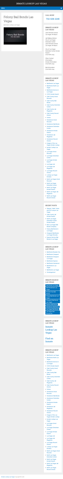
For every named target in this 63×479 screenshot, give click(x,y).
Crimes (49, 117)
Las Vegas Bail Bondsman (50, 312)
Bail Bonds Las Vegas (53, 83)
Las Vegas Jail (51, 164)
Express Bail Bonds (51, 304)
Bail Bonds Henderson (53, 263)
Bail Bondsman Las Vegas (51, 288)
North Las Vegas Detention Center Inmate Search (52, 220)
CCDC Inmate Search (53, 94)
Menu (3, 8)
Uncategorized (51, 272)
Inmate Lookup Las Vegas (31, 3)
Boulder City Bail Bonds (51, 292)
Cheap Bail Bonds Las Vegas (52, 297)
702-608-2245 (53, 18)
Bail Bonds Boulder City (53, 252)
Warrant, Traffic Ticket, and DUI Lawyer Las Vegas (53, 210)
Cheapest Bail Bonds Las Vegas (52, 301)
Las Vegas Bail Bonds (52, 309)
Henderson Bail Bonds (53, 124)
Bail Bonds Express (52, 261)
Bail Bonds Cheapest (53, 254)
